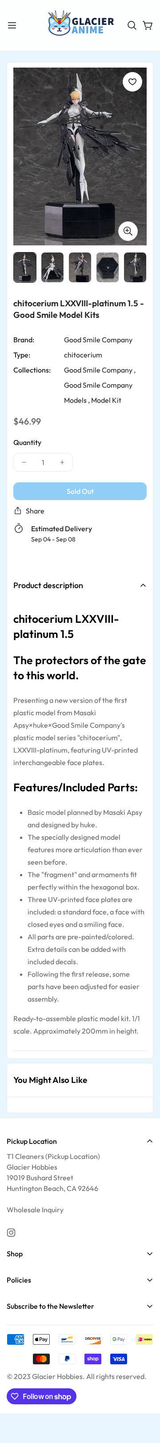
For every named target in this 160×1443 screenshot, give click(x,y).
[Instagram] (11, 1232)
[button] (132, 25)
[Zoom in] (128, 230)
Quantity (27, 441)
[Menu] (12, 25)
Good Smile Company (98, 339)
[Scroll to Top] (144, 1396)
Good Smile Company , (100, 369)
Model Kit (106, 399)
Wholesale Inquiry (35, 1209)
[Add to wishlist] (132, 82)
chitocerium (83, 354)
